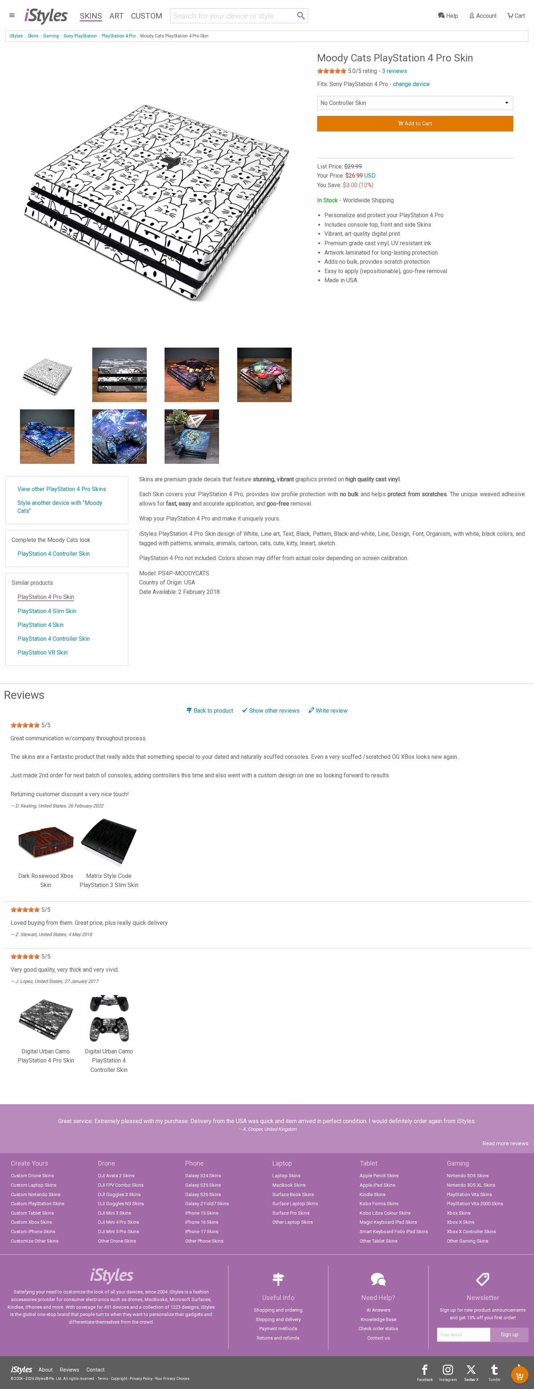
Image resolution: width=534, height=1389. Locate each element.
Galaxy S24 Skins (203, 1175)
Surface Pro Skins (291, 1213)
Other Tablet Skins (378, 1241)
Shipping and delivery (278, 1319)
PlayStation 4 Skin (40, 624)
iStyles (16, 36)
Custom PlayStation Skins (37, 1203)
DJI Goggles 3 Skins (119, 1194)
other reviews (274, 710)
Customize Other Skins (34, 1241)
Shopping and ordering (278, 1310)
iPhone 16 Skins (201, 1222)
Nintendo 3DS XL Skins (471, 1185)
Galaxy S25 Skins (203, 1185)
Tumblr (495, 1380)
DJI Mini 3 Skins (114, 1213)
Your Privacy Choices (172, 1379)
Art (116, 16)
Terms (103, 1379)
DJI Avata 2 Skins (116, 1175)
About (46, 1370)
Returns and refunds (278, 1338)
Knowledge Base (378, 1319)
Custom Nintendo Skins (35, 1194)
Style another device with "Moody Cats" (59, 506)
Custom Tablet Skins (32, 1213)
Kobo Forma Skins (379, 1203)
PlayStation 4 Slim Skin (46, 611)
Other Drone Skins (117, 1241)
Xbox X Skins (460, 1222)
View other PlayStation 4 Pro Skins (61, 489)
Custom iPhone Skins (33, 1231)
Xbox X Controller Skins (471, 1231)
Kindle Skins (372, 1194)
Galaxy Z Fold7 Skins (207, 1203)
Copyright (119, 1379)
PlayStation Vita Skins (469, 1194)
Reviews (69, 1370)
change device (411, 84)
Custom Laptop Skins (33, 1185)
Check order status (378, 1328)
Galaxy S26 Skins (203, 1194)
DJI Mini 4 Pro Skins (118, 1222)
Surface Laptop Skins (295, 1203)
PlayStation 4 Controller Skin (53, 553)
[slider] (331, 71)
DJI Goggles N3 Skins (121, 1203)
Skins (91, 16)
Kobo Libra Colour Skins (385, 1213)
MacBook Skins (289, 1185)
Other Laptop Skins (292, 1222)
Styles (45, 14)
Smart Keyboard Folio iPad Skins (394, 1231)
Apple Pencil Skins (379, 1175)
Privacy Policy (141, 1379)
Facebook (425, 1380)
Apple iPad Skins (377, 1185)
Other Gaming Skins (467, 1241)
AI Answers (379, 1310)
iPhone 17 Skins (201, 1231)
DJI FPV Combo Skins (120, 1185)
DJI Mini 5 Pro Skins (118, 1231)
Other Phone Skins (204, 1241)
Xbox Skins (458, 1213)
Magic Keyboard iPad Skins (388, 1222)
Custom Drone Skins (32, 1175)
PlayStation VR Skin (42, 652)
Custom (146, 16)
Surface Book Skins (293, 1194)
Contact (95, 1370)
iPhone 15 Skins (201, 1213)
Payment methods (278, 1328)
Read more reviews (506, 1143)
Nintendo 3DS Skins (468, 1175)
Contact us (378, 1338)
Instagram (448, 1380)
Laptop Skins (286, 1175)
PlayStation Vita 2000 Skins (475, 1203)
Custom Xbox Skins (31, 1222)
